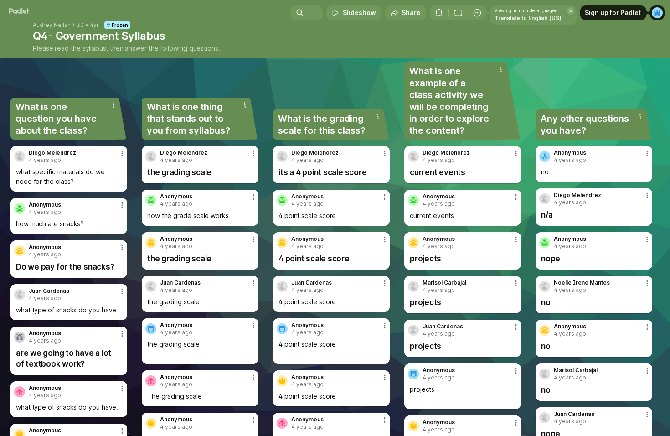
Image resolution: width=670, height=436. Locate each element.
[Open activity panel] (439, 12)
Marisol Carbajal (444, 283)
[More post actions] (122, 153)
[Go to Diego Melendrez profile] (19, 156)
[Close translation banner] (570, 11)
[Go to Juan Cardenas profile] (19, 294)
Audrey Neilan (52, 25)
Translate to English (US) (528, 18)
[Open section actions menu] (113, 105)
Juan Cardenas (49, 291)
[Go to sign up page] (657, 12)
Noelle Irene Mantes (582, 283)
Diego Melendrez (52, 153)
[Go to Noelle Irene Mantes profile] (544, 286)
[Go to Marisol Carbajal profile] (413, 286)
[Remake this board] (458, 12)
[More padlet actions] (477, 12)
